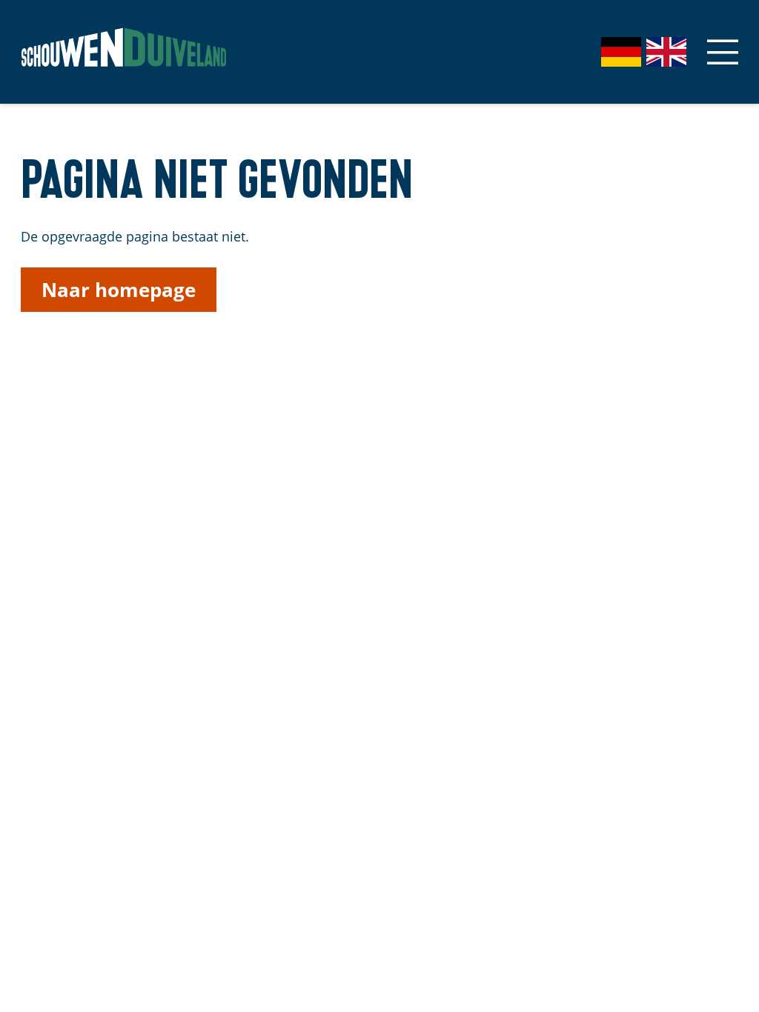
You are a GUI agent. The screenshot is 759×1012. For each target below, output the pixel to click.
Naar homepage (119, 289)
